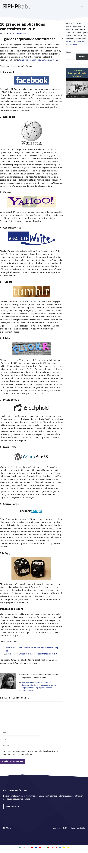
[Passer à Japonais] (52, 847)
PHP (23, 682)
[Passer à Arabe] (19, 847)
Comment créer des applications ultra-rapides (39, 685)
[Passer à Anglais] (32, 847)
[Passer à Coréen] (56, 847)
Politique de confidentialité (74, 828)
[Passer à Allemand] (40, 847)
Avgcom (53, 60)
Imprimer (56, 828)
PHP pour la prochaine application (38, 682)
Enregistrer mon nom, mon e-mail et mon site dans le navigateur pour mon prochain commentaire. (30, 752)
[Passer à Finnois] (36, 847)
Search (69, 52)
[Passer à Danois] (24, 847)
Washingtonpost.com (27, 60)
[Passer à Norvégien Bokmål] (60, 847)
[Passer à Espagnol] (64, 847)
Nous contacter (13, 806)
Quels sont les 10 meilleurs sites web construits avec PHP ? (31, 653)
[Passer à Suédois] (68, 847)
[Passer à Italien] (48, 847)
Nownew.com (43, 60)
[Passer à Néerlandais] (28, 847)
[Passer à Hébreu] (44, 847)
